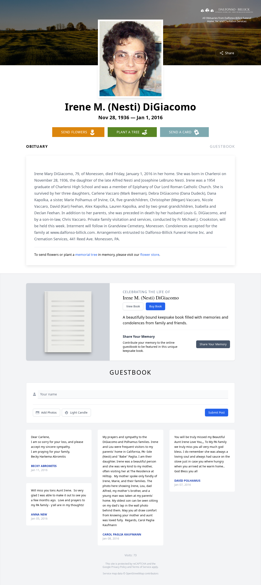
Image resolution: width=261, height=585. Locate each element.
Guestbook (222, 146)
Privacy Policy (119, 567)
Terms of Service (141, 567)
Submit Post (216, 412)
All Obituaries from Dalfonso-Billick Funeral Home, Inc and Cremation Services (226, 20)
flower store (149, 254)
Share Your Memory (213, 344)
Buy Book (155, 306)
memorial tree (86, 254)
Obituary (37, 146)
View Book (133, 306)
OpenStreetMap (135, 573)
